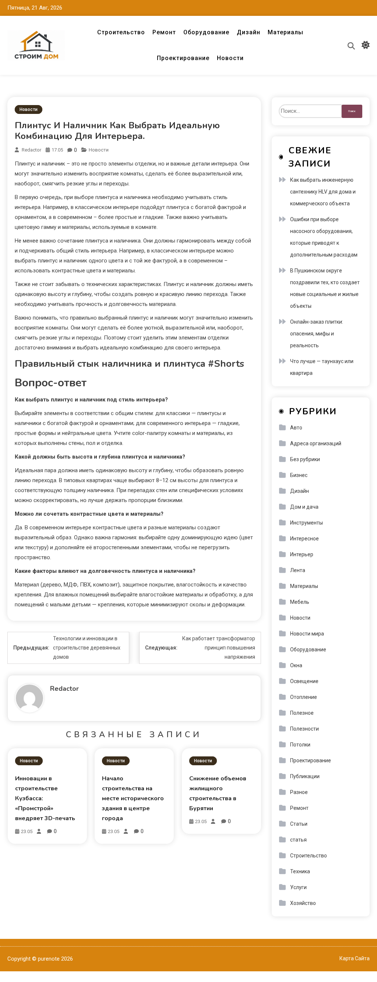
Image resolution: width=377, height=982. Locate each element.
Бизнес (298, 475)
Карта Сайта (354, 958)
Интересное (304, 539)
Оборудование (206, 32)
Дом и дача (304, 507)
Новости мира (307, 634)
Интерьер (301, 554)
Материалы (285, 32)
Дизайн (248, 32)
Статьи (298, 824)
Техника (300, 871)
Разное (299, 792)
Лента (297, 570)
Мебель (299, 602)
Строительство (121, 32)
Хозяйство (303, 903)
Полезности (304, 729)
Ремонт (164, 32)
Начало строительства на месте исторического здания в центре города (133, 798)
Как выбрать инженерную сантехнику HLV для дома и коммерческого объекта (323, 191)
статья (298, 840)
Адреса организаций (315, 443)
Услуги (298, 887)
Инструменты (306, 523)
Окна (296, 665)
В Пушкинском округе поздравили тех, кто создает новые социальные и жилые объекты (325, 288)
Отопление (303, 697)
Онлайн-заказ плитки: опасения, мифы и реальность (316, 333)
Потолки (300, 745)
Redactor (31, 150)
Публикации (305, 776)
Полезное (302, 713)
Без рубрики (305, 459)
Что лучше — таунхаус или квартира (321, 367)
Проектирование (183, 58)
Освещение (304, 681)
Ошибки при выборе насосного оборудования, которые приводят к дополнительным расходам (323, 237)
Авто (296, 428)
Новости (230, 58)
